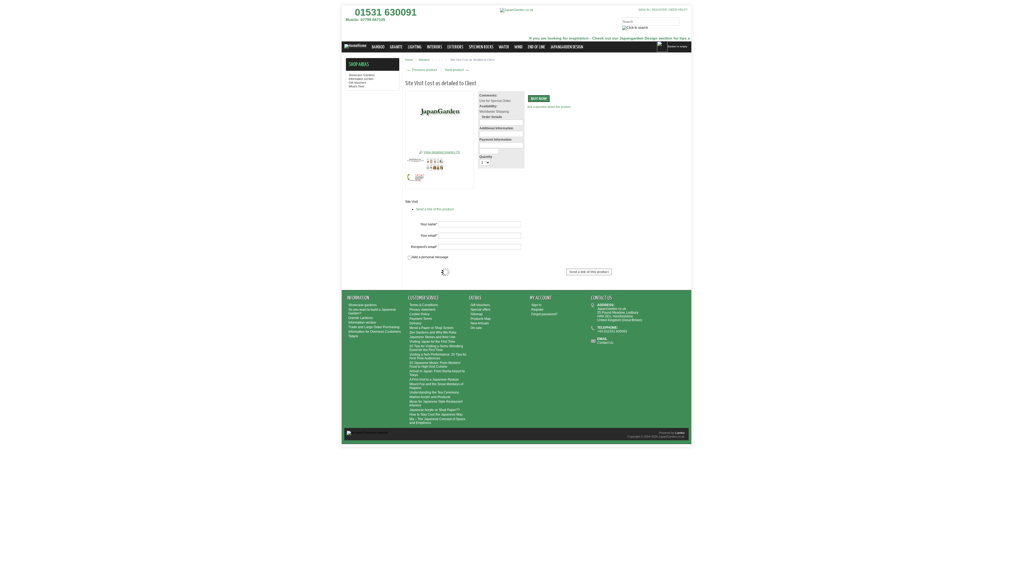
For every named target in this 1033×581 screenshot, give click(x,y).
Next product (457, 70)
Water (504, 47)
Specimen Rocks (481, 47)
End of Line (536, 47)
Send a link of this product (435, 209)
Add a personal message (429, 257)
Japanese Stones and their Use (432, 337)
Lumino (680, 432)
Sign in (643, 9)
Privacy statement (422, 309)
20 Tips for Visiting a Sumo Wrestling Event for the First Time (436, 348)
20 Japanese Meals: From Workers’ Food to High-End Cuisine (435, 365)
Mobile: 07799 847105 (365, 19)
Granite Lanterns (360, 318)
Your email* (428, 236)
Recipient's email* (424, 247)
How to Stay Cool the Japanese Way (436, 414)
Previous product (421, 70)
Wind (518, 47)
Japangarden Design (566, 47)
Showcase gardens (362, 305)
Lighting (415, 47)
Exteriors (455, 47)
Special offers (480, 309)
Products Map (480, 319)
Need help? (678, 9)
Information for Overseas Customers (374, 332)
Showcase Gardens (362, 75)
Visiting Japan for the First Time (432, 341)
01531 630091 (386, 12)
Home (362, 46)
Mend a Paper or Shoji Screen (431, 328)
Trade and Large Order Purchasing (373, 327)
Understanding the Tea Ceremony (434, 392)
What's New (356, 86)
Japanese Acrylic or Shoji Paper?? (434, 410)
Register (659, 9)
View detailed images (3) (442, 152)
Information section (361, 78)
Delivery (415, 323)
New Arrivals (479, 323)
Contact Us (605, 343)
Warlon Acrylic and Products (429, 397)
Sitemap (476, 314)
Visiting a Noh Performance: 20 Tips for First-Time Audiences (437, 356)
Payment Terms (420, 319)
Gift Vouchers (357, 82)
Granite (396, 47)
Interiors (434, 47)
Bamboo (378, 47)
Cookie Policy (419, 314)
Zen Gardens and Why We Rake (433, 332)
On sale (476, 328)
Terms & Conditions (423, 305)
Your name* (428, 224)
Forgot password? (544, 314)
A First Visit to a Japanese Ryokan (434, 379)
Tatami (353, 336)
